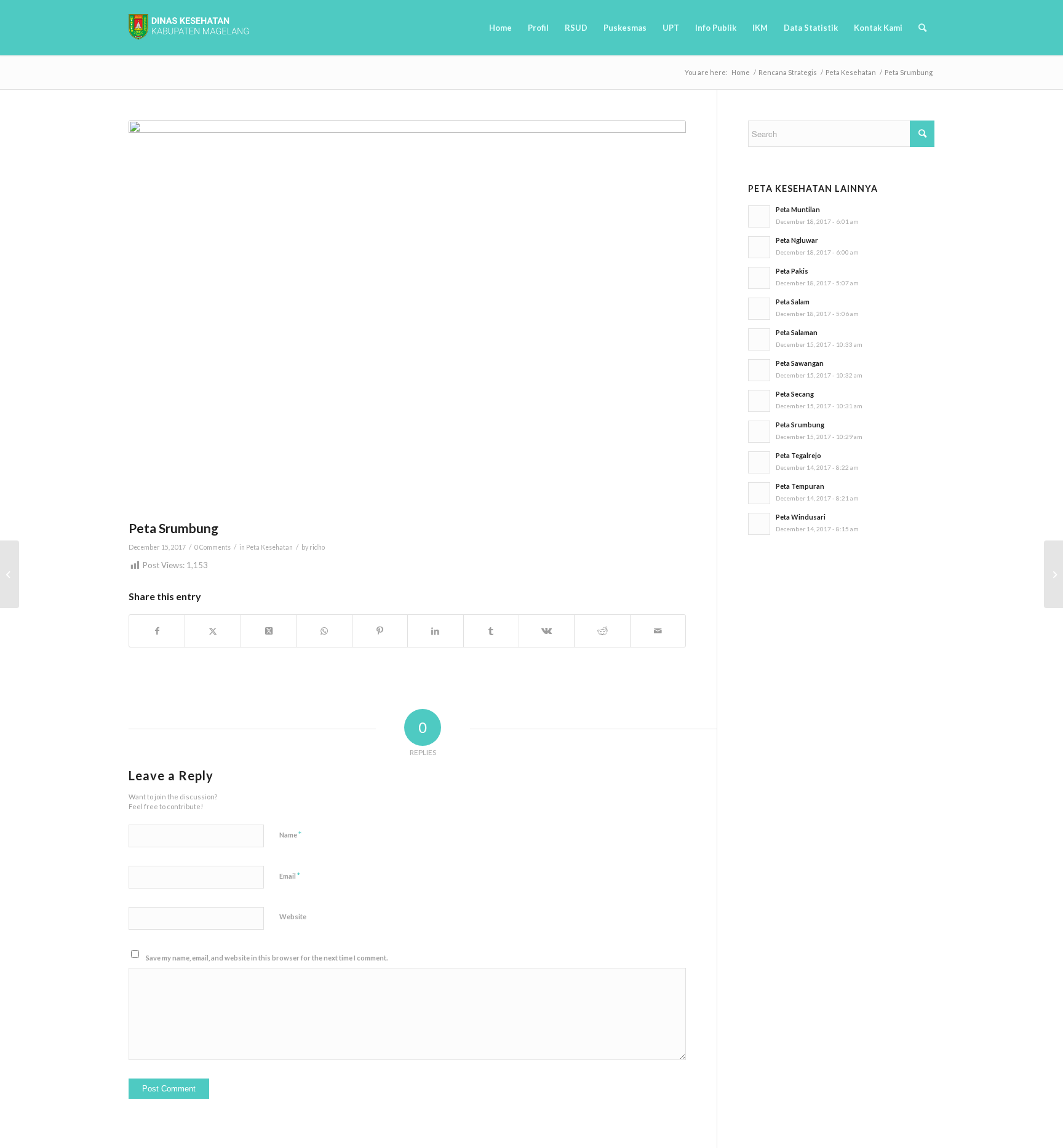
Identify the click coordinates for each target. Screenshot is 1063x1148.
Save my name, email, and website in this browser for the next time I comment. (267, 958)
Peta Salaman (797, 332)
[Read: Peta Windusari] (759, 524)
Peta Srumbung (800, 425)
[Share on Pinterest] (379, 631)
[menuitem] (500, 27)
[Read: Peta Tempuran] (759, 493)
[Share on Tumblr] (491, 631)
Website (292, 916)
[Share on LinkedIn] (435, 631)
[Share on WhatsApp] (324, 631)
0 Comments (212, 547)
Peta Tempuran (800, 486)
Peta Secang (795, 394)
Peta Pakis (792, 271)
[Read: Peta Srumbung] (759, 432)
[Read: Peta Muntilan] (759, 216)
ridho (317, 547)
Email (289, 876)
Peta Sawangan (800, 363)
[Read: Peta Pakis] (759, 278)
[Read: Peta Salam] (759, 309)
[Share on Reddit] (602, 631)
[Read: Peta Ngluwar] (759, 247)
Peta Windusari (801, 517)
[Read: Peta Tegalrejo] (759, 462)
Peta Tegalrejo (798, 455)
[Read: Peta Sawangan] (759, 370)
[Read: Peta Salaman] (759, 339)
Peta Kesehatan (269, 547)
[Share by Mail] (658, 631)
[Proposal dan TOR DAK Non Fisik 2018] (9, 574)
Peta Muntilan (798, 209)
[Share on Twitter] (212, 631)
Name (290, 834)
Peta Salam (793, 302)
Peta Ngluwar (797, 240)
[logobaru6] (189, 27)
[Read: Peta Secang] (759, 401)
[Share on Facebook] (157, 631)
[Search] (922, 27)
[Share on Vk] (546, 631)
